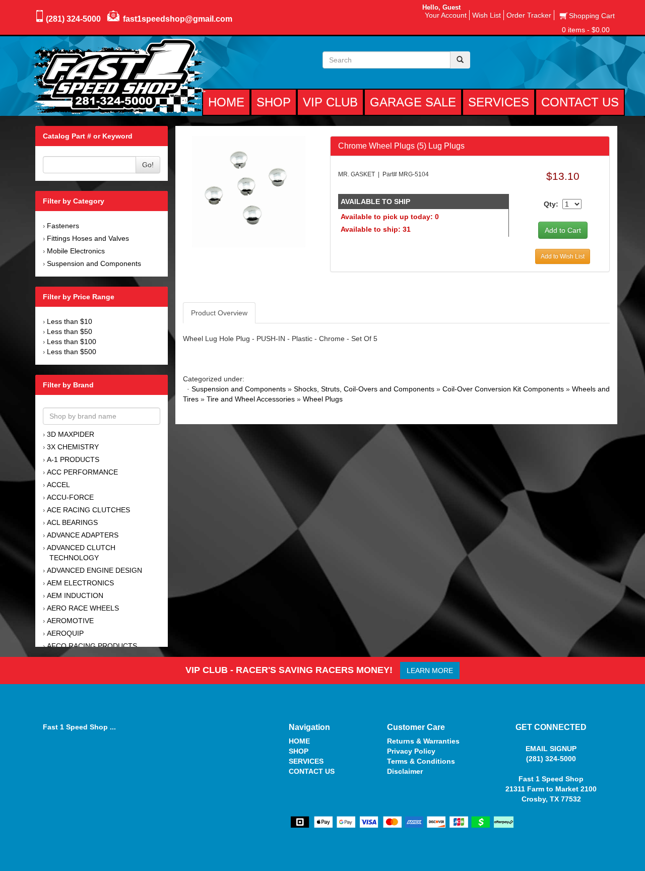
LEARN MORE (430, 670)
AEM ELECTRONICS (80, 583)
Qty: (551, 204)
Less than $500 (71, 352)
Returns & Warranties (423, 741)
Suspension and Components (94, 263)
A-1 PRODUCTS (73, 459)
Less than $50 (69, 331)
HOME (299, 741)
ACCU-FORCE (70, 497)
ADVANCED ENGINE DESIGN (94, 570)
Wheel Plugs (323, 399)
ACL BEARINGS (72, 522)
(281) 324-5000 (73, 19)
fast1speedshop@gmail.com (177, 19)
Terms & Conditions (421, 761)
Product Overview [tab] (219, 313)
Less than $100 (71, 342)
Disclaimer (405, 771)
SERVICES (306, 761)
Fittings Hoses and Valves (88, 238)
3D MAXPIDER (70, 434)
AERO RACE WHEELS (83, 608)
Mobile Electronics (76, 251)
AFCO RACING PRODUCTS (92, 646)
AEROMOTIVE (70, 621)
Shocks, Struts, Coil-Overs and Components (364, 389)
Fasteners (63, 226)
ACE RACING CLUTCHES (88, 510)
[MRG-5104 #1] (248, 191)
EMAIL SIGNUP (551, 749)
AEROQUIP (65, 633)
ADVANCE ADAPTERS (82, 535)
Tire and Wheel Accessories (251, 399)
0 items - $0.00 (586, 30)
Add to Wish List (563, 256)
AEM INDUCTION (75, 595)
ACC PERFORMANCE (82, 472)
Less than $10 (69, 321)
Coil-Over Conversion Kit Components (503, 389)
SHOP (298, 751)
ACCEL (58, 485)
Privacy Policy (411, 751)
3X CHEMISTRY (73, 447)
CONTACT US (312, 771)
